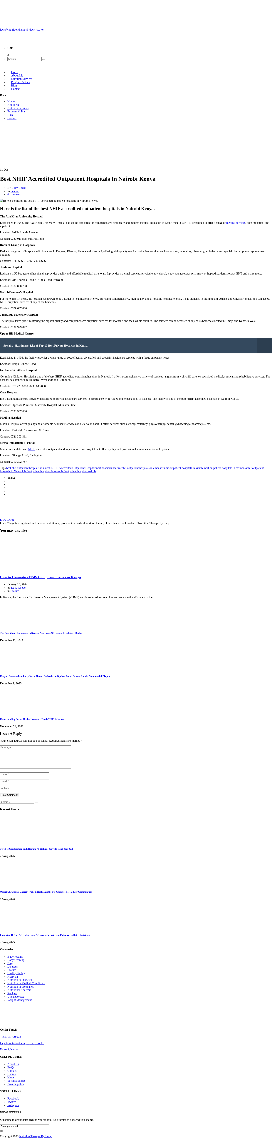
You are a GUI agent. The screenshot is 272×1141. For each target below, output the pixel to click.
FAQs (10, 1067)
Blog (10, 114)
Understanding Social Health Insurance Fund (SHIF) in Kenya (32, 719)
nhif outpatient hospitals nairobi (78, 471)
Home (11, 101)
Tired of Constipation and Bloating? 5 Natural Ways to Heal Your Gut (36, 848)
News (10, 1077)
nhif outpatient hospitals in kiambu (184, 468)
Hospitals (12, 976)
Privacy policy (15, 1084)
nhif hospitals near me (109, 468)
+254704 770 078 (10, 1036)
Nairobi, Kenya (9, 1049)
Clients (11, 1074)
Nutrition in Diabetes (19, 980)
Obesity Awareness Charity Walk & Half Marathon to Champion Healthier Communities (46, 891)
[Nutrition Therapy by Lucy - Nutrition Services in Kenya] (21, 40)
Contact (15, 88)
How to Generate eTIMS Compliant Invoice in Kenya (40, 577)
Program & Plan (20, 82)
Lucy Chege (19, 187)
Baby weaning (15, 960)
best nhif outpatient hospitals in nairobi (28, 468)
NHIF (31, 449)
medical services (235, 222)
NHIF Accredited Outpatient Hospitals (73, 468)
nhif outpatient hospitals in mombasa (225, 468)
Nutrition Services (17, 108)
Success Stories (16, 1080)
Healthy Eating (16, 973)
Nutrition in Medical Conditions (26, 983)
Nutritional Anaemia (19, 990)
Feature (11, 131)
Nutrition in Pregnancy (20, 986)
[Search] (43, 59)
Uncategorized (15, 996)
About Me (13, 104)
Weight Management (19, 1000)
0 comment (13, 194)
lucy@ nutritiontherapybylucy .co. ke (21, 29)
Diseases (12, 966)
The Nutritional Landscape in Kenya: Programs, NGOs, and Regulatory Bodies (41, 633)
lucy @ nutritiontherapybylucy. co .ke (22, 1043)
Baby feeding (15, 956)
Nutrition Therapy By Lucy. (35, 1136)
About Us (13, 1064)
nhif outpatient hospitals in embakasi (143, 468)
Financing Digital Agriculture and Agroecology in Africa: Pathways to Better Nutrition (45, 935)
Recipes (12, 993)
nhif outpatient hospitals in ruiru (41, 471)
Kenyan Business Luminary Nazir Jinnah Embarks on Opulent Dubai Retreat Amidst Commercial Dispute (55, 676)
